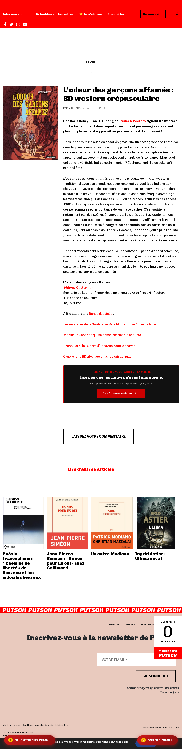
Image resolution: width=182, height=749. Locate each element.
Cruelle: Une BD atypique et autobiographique (97, 356)
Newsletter (116, 14)
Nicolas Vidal (77, 108)
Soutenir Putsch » (158, 740)
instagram (146, 625)
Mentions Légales (12, 725)
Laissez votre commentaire (98, 436)
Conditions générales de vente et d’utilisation (45, 725)
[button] (177, 14)
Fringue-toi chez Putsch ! (30, 740)
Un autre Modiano (110, 553)
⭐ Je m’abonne (90, 14)
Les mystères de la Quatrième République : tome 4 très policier (110, 324)
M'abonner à (168, 650)
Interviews (11, 14)
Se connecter (153, 14)
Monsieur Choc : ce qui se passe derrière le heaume (102, 335)
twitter (129, 625)
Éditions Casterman (78, 287)
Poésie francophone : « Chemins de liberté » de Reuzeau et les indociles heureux (22, 565)
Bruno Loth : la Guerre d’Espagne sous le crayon (99, 346)
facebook (114, 625)
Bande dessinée (100, 314)
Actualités (44, 14)
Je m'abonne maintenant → (121, 393)
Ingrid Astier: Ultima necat (150, 556)
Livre (91, 62)
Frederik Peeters (132, 121)
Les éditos (66, 14)
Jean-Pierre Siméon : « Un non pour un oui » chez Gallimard (65, 560)
